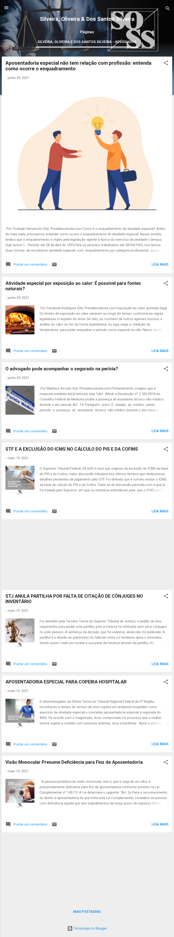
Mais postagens (87, 911)
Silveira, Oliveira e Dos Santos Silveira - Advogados (87, 42)
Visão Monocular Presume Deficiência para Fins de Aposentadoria (74, 762)
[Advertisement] (87, 554)
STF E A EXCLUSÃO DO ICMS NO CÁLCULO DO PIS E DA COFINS (71, 449)
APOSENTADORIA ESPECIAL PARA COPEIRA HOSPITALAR (66, 682)
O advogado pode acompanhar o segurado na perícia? (61, 368)
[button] (166, 63)
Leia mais (160, 264)
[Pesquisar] (167, 9)
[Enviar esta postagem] (54, 266)
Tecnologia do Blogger (90, 928)
